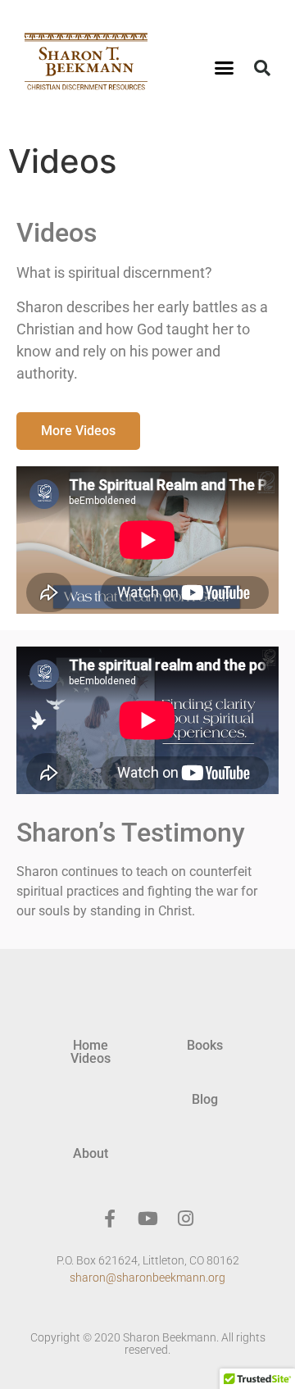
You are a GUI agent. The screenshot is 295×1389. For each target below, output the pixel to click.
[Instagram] (185, 1219)
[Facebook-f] (110, 1219)
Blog (205, 1099)
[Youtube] (147, 1219)
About (90, 1153)
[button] (224, 68)
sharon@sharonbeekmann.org (147, 1277)
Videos (90, 1058)
